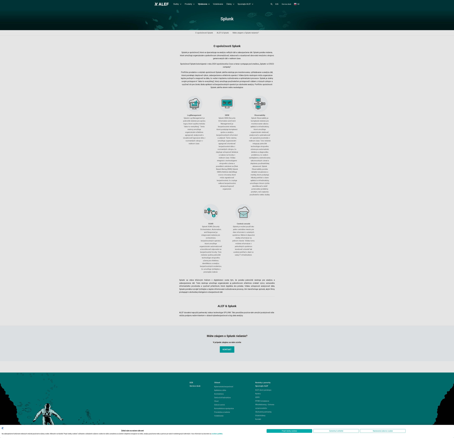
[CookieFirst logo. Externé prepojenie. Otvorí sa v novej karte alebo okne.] (3, 428)
